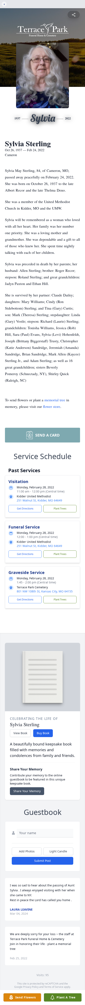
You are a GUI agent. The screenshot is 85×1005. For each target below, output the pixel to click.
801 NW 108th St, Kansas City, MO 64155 (45, 591)
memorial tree (54, 399)
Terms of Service (53, 987)
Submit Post (42, 861)
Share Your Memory (27, 791)
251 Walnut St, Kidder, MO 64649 (39, 500)
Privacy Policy (31, 987)
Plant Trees (60, 508)
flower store (51, 406)
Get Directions (25, 508)
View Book (20, 733)
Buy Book (43, 733)
